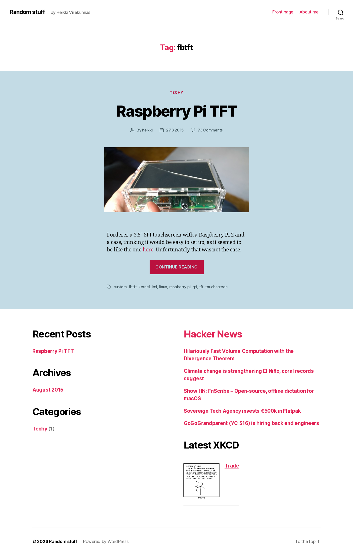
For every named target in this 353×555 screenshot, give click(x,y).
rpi (195, 286)
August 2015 (47, 390)
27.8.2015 (175, 130)
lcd (154, 286)
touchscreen (216, 286)
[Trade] (201, 481)
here (148, 250)
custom (120, 286)
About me (309, 11)
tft (201, 286)
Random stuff (27, 12)
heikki (147, 130)
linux (163, 286)
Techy (176, 92)
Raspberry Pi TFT (176, 111)
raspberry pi (180, 286)
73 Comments (210, 130)
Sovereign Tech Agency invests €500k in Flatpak (242, 411)
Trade (232, 466)
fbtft (133, 286)
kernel (144, 286)
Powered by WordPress (106, 541)
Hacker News (213, 334)
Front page (282, 11)
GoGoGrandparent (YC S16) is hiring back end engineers (251, 423)
